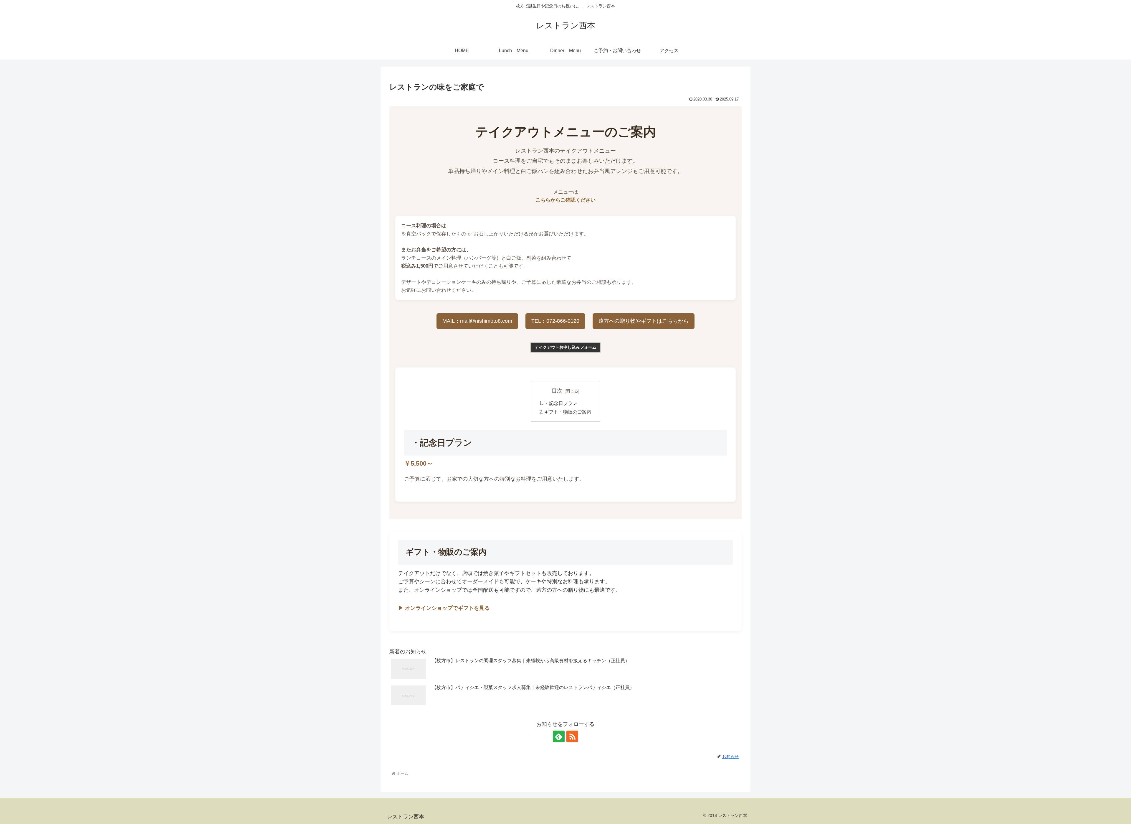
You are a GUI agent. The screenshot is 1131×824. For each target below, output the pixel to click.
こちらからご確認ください (565, 200)
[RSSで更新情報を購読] (572, 736)
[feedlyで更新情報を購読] (559, 736)
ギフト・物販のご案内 (567, 411)
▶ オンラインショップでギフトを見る (444, 608)
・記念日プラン (560, 403)
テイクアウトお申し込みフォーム (565, 347)
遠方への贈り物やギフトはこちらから (643, 321)
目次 (557, 391)
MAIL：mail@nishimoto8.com (477, 321)
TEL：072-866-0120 (555, 321)
